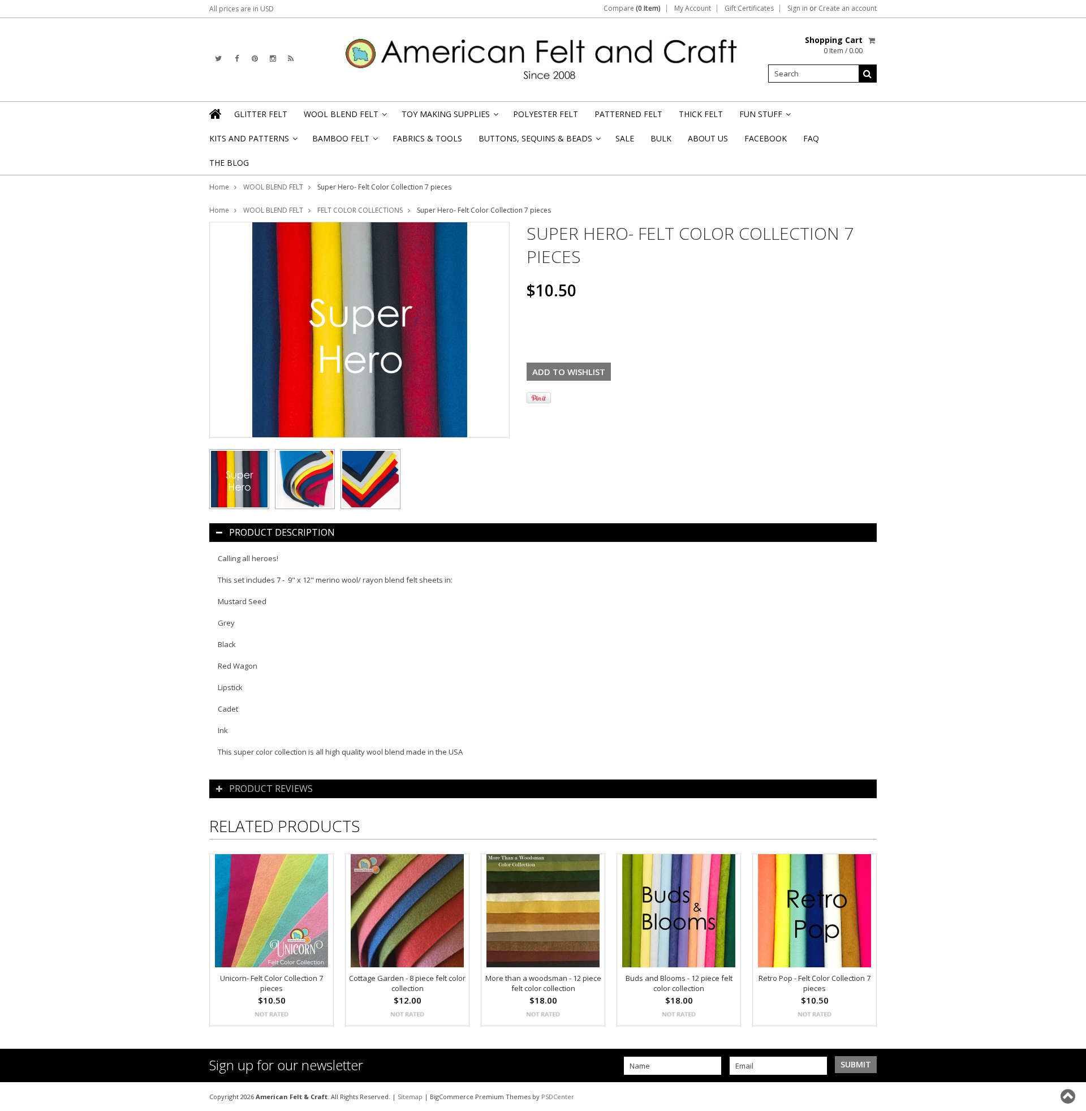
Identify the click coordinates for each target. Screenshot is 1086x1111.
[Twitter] (218, 58)
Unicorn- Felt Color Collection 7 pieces (271, 983)
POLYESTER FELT (545, 114)
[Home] (216, 113)
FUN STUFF (764, 117)
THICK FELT (701, 114)
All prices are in (241, 9)
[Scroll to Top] (1069, 1096)
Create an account (847, 8)
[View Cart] (872, 40)
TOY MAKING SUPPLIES (449, 117)
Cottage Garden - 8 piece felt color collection (407, 983)
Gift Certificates (749, 8)
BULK (660, 138)
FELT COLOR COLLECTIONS (360, 210)
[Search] (868, 73)
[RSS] (291, 58)
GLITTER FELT (260, 114)
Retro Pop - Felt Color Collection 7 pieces (814, 983)
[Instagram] (273, 58)
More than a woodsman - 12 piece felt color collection (543, 983)
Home (219, 187)
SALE (624, 138)
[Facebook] (237, 58)
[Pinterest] (255, 58)
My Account (692, 8)
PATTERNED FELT (628, 114)
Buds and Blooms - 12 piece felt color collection (679, 983)
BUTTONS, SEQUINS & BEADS (539, 141)
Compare (632, 8)
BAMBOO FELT (344, 141)
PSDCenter (557, 1096)
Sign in (797, 8)
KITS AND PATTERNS (252, 141)
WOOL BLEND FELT (344, 117)
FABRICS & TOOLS (427, 138)
